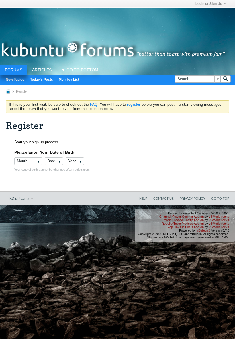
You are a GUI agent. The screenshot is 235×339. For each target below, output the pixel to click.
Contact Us (163, 198)
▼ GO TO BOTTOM (79, 70)
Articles (42, 70)
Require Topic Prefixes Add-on (183, 223)
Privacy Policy (192, 198)
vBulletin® (203, 230)
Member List (69, 80)
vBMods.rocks (219, 216)
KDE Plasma (19, 199)
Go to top (220, 198)
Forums (13, 70)
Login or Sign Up (208, 4)
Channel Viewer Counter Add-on (181, 216)
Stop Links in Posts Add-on (185, 227)
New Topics (15, 80)
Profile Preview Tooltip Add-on (183, 220)
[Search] (225, 79)
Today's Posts (41, 80)
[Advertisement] (117, 21)
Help (143, 198)
